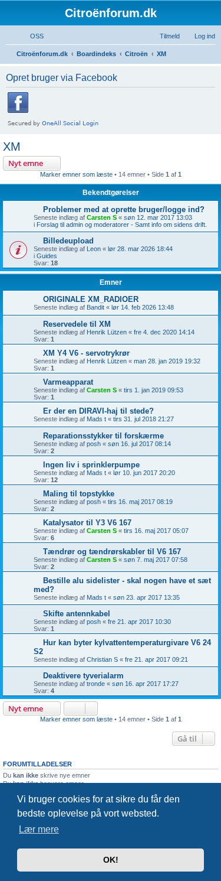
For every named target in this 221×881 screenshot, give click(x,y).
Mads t (96, 418)
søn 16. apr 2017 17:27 (145, 683)
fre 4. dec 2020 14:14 (164, 332)
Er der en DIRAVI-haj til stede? (98, 411)
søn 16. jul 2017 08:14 (139, 443)
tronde (96, 683)
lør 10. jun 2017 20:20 (144, 472)
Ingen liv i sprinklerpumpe (91, 464)
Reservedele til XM (77, 324)
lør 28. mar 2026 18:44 (140, 248)
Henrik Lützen (107, 332)
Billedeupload (68, 240)
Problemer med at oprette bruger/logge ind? (123, 209)
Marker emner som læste (76, 174)
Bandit (95, 307)
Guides (47, 255)
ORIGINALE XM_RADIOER (90, 299)
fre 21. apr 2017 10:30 (139, 621)
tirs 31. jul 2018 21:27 (143, 418)
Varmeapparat (68, 382)
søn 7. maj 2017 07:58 (155, 559)
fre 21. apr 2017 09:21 (156, 659)
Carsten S (102, 217)
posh (94, 443)
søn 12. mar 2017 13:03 (158, 217)
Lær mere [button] (39, 829)
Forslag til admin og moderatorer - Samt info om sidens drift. (122, 224)
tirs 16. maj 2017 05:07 (156, 530)
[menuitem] (31, 36)
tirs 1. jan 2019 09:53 (153, 390)
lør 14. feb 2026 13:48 (142, 307)
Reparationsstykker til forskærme (103, 435)
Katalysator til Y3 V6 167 (87, 522)
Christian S (102, 659)
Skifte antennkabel (76, 613)
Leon (94, 248)
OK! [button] (110, 859)
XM (12, 146)
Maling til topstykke (78, 493)
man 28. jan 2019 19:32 (167, 361)
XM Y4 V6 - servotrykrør (86, 353)
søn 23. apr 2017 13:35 (146, 597)
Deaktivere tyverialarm (83, 675)
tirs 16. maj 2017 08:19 (140, 501)
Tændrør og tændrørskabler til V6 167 (112, 551)
